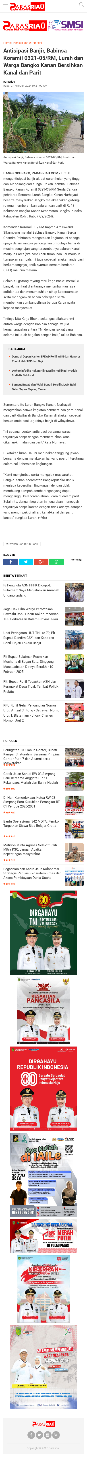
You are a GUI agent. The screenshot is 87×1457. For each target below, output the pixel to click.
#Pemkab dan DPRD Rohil (22, 544)
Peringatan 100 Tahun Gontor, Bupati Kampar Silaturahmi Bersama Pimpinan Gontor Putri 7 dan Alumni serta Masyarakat (32, 756)
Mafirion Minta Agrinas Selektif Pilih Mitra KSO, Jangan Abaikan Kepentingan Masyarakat (30, 849)
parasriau (54, 1448)
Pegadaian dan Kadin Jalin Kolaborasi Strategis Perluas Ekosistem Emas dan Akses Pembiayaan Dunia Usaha (32, 873)
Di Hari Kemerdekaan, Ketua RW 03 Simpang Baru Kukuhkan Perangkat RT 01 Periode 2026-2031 (31, 802)
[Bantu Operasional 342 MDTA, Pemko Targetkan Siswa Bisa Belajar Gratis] (74, 829)
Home (7, 42)
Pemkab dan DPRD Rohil (28, 42)
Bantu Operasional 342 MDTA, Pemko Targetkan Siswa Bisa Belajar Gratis (31, 823)
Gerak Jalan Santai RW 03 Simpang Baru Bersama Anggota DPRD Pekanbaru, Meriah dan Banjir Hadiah (30, 778)
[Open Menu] (5, 5)
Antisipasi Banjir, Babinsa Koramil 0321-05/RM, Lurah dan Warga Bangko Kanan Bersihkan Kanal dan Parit (43, 61)
